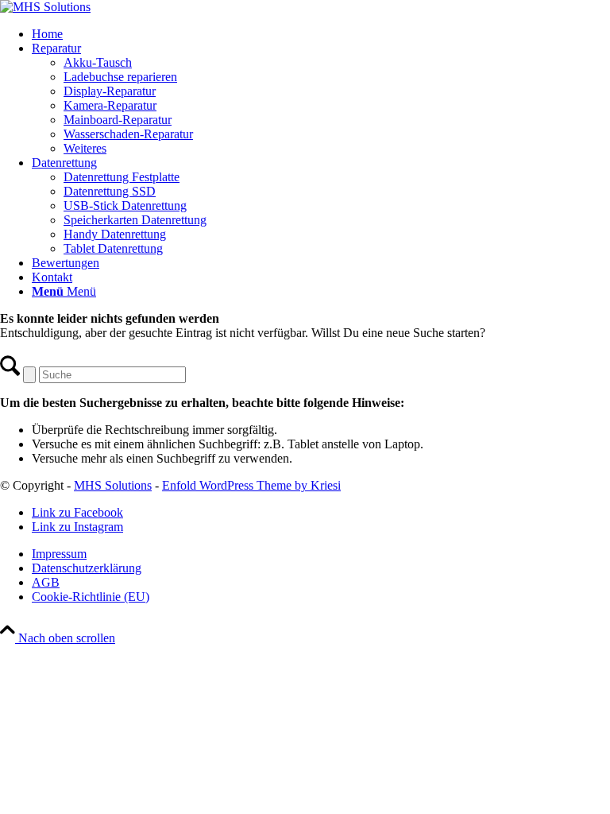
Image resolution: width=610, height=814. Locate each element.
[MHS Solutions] (45, 7)
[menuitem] (321, 34)
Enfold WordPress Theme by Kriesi (251, 485)
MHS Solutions (113, 485)
